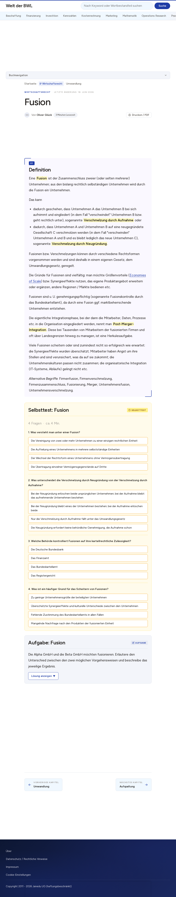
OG (27, 115)
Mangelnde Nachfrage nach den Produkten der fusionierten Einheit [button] (72, 623)
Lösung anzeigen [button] (41, 676)
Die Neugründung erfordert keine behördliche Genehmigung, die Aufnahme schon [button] (81, 527)
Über (9, 851)
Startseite (30, 83)
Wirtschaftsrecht (52, 83)
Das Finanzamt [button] (40, 558)
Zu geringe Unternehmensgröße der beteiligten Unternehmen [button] (69, 597)
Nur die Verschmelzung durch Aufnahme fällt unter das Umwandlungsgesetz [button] (78, 519)
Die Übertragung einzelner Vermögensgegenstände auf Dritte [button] (69, 466)
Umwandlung (73, 83)
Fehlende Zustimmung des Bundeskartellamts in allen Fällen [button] (67, 614)
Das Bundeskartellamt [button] (44, 566)
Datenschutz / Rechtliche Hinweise (26, 859)
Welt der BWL (19, 5)
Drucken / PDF (140, 115)
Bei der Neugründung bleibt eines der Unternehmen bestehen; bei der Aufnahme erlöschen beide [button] (87, 508)
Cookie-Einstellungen (18, 874)
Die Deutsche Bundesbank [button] (47, 549)
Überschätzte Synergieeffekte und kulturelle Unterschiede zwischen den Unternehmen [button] (84, 606)
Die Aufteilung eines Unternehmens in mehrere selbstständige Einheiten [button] (75, 449)
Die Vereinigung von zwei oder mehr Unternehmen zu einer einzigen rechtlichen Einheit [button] (84, 440)
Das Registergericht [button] (43, 575)
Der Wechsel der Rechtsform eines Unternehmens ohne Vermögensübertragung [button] (80, 458)
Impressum (12, 866)
